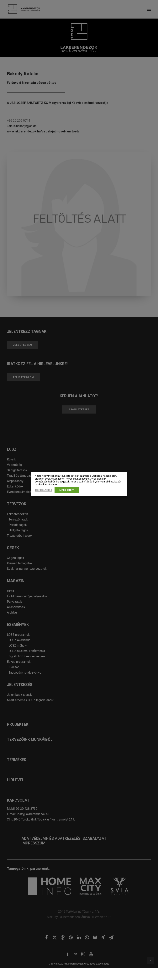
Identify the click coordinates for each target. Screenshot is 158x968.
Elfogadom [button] (66, 490)
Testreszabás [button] (43, 490)
